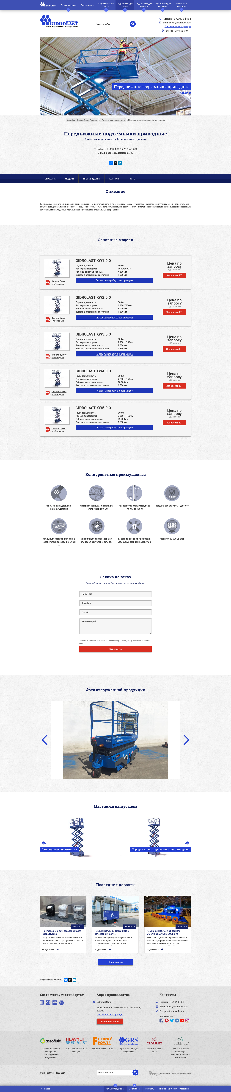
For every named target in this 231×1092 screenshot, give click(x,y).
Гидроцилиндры (68, 5)
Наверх (47, 1088)
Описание (50, 178)
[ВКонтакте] (111, 163)
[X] (115, 163)
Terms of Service (143, 640)
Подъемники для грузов (106, 5)
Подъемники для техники (144, 5)
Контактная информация (178, 26)
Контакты (114, 178)
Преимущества (91, 178)
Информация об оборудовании (174, 1088)
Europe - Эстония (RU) (177, 30)
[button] (114, 280)
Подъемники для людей (125, 5)
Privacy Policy (126, 640)
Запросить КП (174, 275)
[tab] (115, 272)
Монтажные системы (181, 5)
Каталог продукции (115, 1088)
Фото (132, 178)
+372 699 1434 (181, 18)
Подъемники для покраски (163, 5)
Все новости (115, 962)
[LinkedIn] (120, 163)
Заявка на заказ (110, 1021)
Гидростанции (87, 5)
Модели (69, 178)
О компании (134, 1088)
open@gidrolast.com (180, 22)
